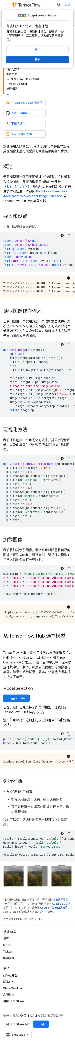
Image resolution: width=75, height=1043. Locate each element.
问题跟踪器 (10, 975)
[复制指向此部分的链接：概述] (17, 167)
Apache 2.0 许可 (61, 903)
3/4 (25, 186)
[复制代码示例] (68, 235)
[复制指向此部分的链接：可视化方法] (31, 430)
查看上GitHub (20, 113)
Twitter (7, 951)
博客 (6, 938)
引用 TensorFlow (13, 1001)
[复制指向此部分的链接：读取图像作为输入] (46, 311)
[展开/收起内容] (8, 93)
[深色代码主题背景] (62, 235)
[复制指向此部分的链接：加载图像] (26, 540)
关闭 (37, 49)
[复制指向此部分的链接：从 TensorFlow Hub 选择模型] (7, 642)
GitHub (7, 945)
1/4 (17, 186)
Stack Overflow (12, 988)
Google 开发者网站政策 (54, 907)
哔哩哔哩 (8, 958)
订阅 (41, 1024)
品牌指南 (8, 994)
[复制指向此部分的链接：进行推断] (26, 781)
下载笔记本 (18, 123)
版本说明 (8, 981)
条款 (6, 1015)
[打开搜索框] (59, 4)
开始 (37, 59)
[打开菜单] (6, 5)
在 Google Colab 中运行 (26, 103)
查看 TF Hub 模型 (22, 134)
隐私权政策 (20, 1015)
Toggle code (16, 698)
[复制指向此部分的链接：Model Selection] (37, 688)
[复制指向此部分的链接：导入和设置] (31, 216)
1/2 (8, 186)
